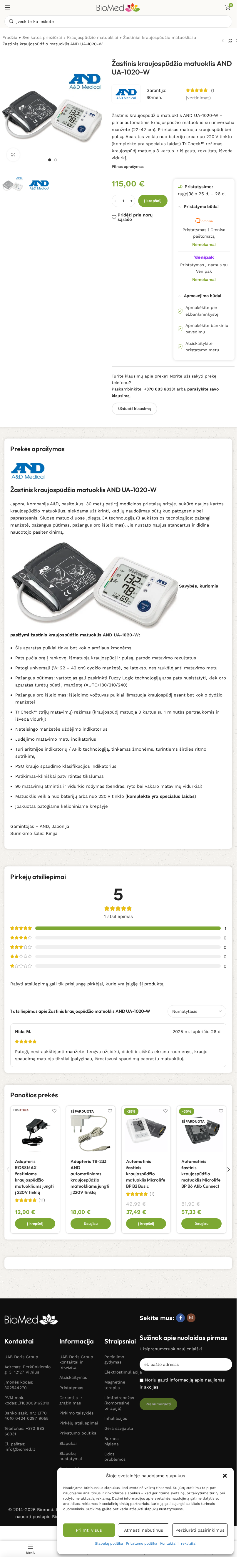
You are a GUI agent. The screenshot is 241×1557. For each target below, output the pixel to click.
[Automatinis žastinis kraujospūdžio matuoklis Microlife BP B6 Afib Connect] (201, 1130)
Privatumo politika (141, 1543)
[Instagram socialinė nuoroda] (191, 1317)
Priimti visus (89, 1530)
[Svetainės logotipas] (118, 7)
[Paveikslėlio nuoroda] (31, 1318)
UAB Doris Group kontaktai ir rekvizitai (76, 1362)
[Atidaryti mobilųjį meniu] (7, 7)
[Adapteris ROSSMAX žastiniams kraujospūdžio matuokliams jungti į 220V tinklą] (35, 1130)
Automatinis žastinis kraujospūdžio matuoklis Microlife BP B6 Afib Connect (200, 1174)
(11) (42, 1200)
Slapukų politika (109, 1543)
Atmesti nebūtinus (143, 1530)
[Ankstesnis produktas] (222, 40)
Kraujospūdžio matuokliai (92, 37)
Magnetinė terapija (114, 1385)
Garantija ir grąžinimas (70, 1400)
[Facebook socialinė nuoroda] (180, 1317)
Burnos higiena (111, 1441)
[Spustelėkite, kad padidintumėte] (13, 154)
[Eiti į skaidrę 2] (55, 159)
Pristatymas (71, 1387)
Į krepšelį (153, 200)
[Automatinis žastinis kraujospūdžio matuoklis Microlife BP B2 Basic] (146, 1130)
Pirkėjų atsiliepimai (78, 1423)
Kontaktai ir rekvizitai (178, 1543)
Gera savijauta (118, 1428)
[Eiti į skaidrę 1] (49, 159)
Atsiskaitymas (73, 1377)
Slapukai (68, 1443)
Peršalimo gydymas (114, 1359)
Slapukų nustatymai (70, 1456)
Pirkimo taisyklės (76, 1413)
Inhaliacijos (115, 1418)
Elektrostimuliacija (119, 1372)
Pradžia (9, 37)
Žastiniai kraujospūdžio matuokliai (158, 37)
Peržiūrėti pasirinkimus (200, 1530)
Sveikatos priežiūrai (42, 37)
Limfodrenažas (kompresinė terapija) (119, 1403)
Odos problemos (114, 1457)
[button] (225, 1476)
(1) (152, 1194)
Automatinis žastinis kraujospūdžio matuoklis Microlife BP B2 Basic (145, 1174)
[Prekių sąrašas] (229, 40)
